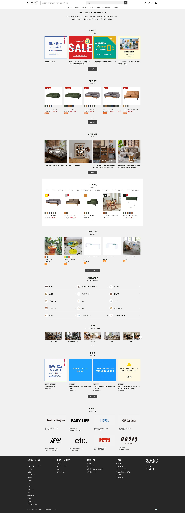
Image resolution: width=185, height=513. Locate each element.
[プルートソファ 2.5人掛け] (53, 96)
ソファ (29, 463)
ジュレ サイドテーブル (69, 259)
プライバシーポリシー (122, 469)
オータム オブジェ (49, 259)
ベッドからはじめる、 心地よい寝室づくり (56, 165)
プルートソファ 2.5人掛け (51, 109)
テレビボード (30, 475)
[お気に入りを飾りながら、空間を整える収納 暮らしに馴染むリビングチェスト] (104, 151)
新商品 (29, 498)
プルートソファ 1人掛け (89, 215)
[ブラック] (106, 213)
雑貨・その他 (30, 495)
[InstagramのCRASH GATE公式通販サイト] (147, 469)
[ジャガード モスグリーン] (94, 106)
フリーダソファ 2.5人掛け (70, 215)
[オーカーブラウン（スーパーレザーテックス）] (49, 106)
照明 (28, 492)
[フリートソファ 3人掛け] (112, 96)
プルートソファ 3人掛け (70, 109)
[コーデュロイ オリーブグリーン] (110, 106)
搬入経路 (89, 463)
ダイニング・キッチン (63, 466)
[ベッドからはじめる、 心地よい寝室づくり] (56, 151)
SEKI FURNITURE (48, 3)
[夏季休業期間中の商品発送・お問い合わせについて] (80, 370)
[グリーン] (67, 257)
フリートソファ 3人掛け (109, 109)
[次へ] (140, 101)
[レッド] (69, 257)
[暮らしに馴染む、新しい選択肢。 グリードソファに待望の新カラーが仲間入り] (129, 151)
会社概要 (118, 475)
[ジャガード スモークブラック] (90, 106)
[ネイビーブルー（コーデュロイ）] (51, 106)
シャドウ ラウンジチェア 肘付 (110, 215)
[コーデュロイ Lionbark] (108, 106)
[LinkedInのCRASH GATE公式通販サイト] (153, 469)
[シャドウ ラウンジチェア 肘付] (112, 202)
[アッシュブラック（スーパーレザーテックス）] (47, 106)
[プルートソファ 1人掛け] (92, 202)
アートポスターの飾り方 (75, 165)
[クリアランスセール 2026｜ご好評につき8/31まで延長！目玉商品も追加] (80, 47)
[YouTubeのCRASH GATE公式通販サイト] (150, 469)
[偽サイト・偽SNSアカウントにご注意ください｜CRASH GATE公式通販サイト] (129, 370)
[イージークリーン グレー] (84, 106)
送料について (90, 466)
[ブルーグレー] (47, 257)
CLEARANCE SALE (32, 504)
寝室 (58, 469)
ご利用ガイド (119, 466)
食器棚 (29, 472)
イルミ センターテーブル (109, 257)
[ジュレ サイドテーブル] (73, 246)
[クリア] (49, 257)
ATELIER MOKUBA (62, 3)
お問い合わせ (119, 478)
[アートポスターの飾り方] (80, 151)
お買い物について (91, 472)
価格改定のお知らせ (50, 62)
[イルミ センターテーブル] (112, 246)
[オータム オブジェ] (53, 246)
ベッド (29, 486)
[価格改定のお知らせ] (56, 47)
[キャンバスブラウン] (67, 213)
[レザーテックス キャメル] (86, 106)
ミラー (29, 484)
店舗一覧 (118, 463)
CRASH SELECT (31, 501)
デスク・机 (30, 481)
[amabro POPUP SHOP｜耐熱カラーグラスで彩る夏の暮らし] (129, 47)
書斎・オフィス (61, 472)
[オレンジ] (45, 257)
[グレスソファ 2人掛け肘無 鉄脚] (131, 96)
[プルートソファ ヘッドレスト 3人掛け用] (131, 202)
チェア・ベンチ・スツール (34, 466)
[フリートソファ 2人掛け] (92, 96)
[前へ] (44, 101)
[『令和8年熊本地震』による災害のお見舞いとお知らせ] (104, 370)
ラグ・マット (30, 489)
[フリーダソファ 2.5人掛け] (73, 202)
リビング (59, 463)
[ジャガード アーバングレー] (92, 106)
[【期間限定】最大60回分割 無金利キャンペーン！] (104, 47)
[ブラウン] (104, 213)
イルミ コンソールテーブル (129, 257)
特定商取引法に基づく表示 (123, 472)
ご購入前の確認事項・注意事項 (95, 469)
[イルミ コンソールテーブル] (131, 246)
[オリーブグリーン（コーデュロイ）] (45, 106)
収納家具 (29, 478)
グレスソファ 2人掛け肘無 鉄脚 (130, 109)
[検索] (125, 2)
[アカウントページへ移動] (145, 3)
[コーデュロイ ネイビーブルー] (88, 106)
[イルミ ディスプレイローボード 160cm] (92, 246)
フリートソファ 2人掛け (89, 109)
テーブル (29, 469)
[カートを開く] (152, 3)
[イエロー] (65, 257)
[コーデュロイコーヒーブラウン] (69, 106)
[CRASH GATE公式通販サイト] (32, 3)
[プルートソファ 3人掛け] (73, 96)
